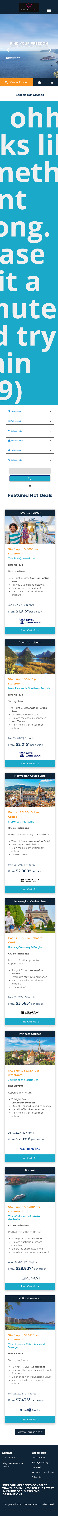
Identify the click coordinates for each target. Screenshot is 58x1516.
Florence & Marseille (21, 821)
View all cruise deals (30, 1431)
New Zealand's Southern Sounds (29, 688)
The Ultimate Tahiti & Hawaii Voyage (26, 1346)
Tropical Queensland (21, 558)
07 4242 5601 (8, 1457)
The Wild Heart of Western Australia (25, 1218)
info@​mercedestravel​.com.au (13, 1465)
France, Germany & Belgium (26, 947)
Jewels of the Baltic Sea (23, 1079)
